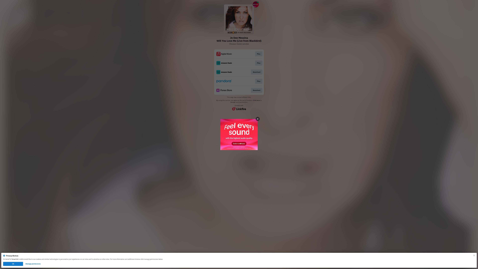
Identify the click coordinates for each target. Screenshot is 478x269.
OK (13, 264)
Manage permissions (33, 264)
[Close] (474, 255)
